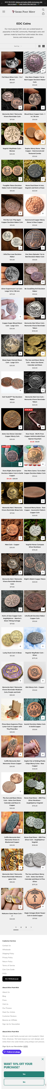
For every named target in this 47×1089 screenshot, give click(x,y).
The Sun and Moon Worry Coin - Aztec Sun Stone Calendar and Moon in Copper (12, 801)
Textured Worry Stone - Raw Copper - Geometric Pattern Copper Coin (34, 510)
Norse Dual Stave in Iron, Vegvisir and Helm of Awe (34, 187)
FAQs (4, 973)
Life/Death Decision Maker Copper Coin (35, 617)
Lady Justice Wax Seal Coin (28, 4)
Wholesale (6, 949)
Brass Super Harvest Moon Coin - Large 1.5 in (12, 361)
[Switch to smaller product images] (43, 46)
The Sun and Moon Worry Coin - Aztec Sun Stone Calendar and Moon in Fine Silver (35, 877)
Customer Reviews (9, 1016)
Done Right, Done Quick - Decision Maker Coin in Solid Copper (12, 473)
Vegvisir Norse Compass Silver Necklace (35, 546)
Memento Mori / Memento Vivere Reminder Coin (12, 115)
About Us (6, 992)
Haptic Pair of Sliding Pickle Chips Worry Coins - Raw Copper (34, 763)
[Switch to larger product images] (39, 46)
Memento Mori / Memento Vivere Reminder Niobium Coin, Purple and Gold (12, 689)
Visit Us (5, 1004)
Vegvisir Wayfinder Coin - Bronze (12, 150)
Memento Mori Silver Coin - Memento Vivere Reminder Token (34, 325)
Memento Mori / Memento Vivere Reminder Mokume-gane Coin (12, 876)
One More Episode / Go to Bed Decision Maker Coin (34, 255)
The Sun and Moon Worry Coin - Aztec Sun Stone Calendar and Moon (34, 362)
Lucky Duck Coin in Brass (12, 653)
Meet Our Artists (8, 1012)
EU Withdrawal (11, 979)
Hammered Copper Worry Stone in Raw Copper (35, 221)
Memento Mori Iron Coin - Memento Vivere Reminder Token (34, 399)
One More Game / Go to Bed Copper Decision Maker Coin (35, 472)
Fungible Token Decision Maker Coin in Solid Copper (12, 187)
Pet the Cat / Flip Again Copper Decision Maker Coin (12, 221)
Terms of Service (8, 965)
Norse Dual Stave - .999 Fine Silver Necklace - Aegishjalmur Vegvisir (34, 800)
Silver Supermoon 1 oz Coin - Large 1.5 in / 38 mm (12, 290)
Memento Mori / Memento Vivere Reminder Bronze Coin (12, 581)
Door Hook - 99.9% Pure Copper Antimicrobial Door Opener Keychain (35, 436)
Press (4, 1000)
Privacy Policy (7, 957)
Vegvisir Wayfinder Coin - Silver (34, 654)
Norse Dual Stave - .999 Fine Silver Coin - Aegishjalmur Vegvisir (34, 839)
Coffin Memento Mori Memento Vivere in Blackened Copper (12, 839)
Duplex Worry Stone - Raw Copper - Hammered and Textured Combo (35, 151)
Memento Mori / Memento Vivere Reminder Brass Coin (12, 509)
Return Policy (7, 961)
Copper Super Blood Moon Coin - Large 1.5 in (12, 324)
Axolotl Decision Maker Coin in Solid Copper (34, 725)
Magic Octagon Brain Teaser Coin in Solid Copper (34, 914)
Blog (4, 996)
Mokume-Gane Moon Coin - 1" (12, 915)
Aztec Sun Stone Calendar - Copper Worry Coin (12, 435)
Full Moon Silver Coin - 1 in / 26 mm (12, 78)
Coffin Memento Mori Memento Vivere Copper (12, 762)
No (24, 1082)
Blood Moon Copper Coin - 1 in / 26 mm (34, 115)
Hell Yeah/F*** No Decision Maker (12, 398)
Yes (24, 1074)
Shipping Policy (8, 953)
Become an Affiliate (9, 1020)
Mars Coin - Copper (12, 544)
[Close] (43, 1059)
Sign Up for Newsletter (11, 1024)
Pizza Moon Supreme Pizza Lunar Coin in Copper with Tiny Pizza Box (12, 726)
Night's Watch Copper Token (34, 579)
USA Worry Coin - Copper (34, 687)
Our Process (7, 1008)
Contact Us (6, 945)
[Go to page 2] (31, 927)
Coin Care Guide (8, 969)
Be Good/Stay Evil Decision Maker (35, 290)
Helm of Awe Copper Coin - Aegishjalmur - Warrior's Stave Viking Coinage (12, 618)
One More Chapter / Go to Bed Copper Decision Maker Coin (34, 79)
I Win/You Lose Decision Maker (12, 255)
